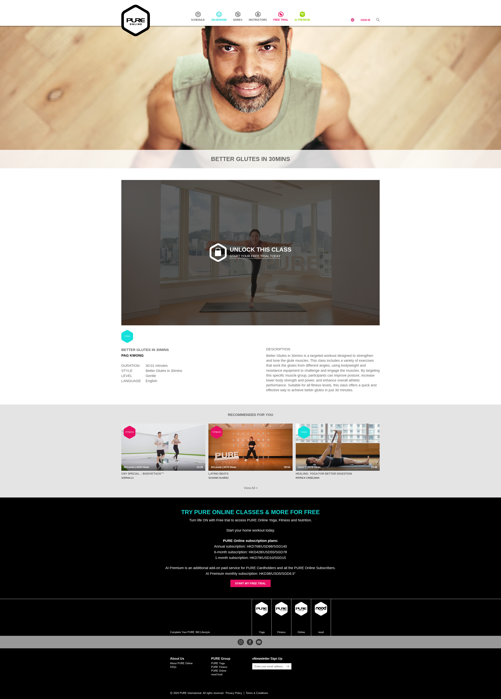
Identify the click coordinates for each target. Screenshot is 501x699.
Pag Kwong (132, 355)
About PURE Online (181, 663)
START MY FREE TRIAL (250, 583)
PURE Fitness (219, 667)
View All (250, 488)
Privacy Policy (234, 693)
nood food (216, 674)
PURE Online (218, 670)
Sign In (365, 20)
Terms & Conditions (257, 693)
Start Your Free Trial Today (255, 256)
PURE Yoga (218, 663)
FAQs (173, 667)
